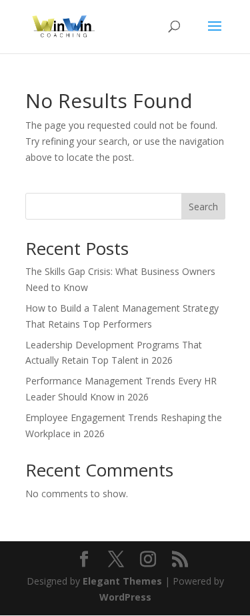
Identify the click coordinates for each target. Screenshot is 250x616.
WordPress (125, 597)
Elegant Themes (122, 581)
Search (203, 206)
